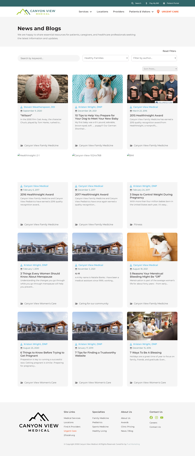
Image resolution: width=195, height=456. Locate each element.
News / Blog (127, 431)
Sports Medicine (100, 426)
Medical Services (72, 418)
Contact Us (155, 427)
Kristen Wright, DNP (90, 107)
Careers (153, 422)
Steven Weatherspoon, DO (39, 107)
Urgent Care (70, 431)
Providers (118, 11)
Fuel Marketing (133, 444)
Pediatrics (97, 422)
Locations (102, 11)
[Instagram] (156, 417)
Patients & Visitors (139, 11)
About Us (125, 418)
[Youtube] (161, 417)
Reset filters (169, 51)
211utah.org (69, 435)
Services (83, 11)
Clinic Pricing (127, 426)
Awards (124, 422)
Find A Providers (72, 426)
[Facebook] (151, 417)
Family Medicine (100, 418)
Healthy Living (99, 431)
